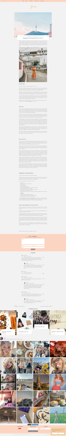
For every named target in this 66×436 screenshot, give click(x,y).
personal (37, 36)
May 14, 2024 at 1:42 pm (27, 292)
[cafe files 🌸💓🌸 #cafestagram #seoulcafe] (25, 349)
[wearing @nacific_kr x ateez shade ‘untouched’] (8, 366)
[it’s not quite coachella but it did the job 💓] (41, 349)
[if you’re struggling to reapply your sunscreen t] (25, 415)
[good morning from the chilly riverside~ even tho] (25, 382)
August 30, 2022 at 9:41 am (27, 256)
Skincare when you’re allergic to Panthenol (46, 306)
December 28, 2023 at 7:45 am (28, 277)
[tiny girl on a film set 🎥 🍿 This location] (8, 415)
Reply (43, 257)
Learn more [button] (53, 431)
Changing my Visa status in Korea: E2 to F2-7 (33, 38)
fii (26, 282)
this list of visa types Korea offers (30, 98)
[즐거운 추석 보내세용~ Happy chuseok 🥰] (8, 399)
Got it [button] (58, 433)
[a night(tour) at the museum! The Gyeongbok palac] (41, 382)
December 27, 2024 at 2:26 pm (30, 299)
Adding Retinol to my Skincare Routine (19, 306)
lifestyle (34, 36)
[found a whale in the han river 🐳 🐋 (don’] (25, 399)
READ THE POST (4, 334)
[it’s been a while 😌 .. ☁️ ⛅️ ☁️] (41, 399)
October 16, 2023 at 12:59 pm (28, 272)
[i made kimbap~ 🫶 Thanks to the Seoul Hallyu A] (41, 415)
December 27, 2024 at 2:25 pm (30, 283)
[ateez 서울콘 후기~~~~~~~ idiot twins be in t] (41, 366)
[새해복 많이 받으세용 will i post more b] (25, 366)
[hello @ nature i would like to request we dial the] (8, 349)
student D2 (32, 95)
